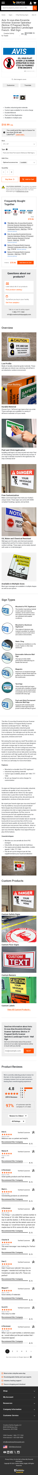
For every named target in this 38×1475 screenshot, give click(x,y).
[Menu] (3, 3)
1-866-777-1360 (18, 312)
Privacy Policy (9, 1459)
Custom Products (12, 880)
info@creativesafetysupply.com (19, 314)
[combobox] (19, 8)
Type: (4, 149)
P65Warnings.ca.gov (22, 191)
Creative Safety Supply (21, 1463)
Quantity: (5, 168)
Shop (5, 1391)
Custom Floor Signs (10, 945)
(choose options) (12, 231)
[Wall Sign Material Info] (6, 149)
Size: (3, 141)
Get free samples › (13, 302)
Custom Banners (9, 975)
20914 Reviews (12, 1097)
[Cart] (35, 3)
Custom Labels (8, 1006)
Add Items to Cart (25, 262)
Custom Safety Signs (11, 914)
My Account (8, 1397)
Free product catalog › (14, 290)
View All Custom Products (18, 1009)
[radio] (27, 1088)
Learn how (20, 134)
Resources (7, 1403)
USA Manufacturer (15, 1447)
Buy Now (8, 179)
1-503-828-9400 (17, 1437)
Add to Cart (29, 179)
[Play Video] (23, 97)
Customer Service (10, 1415)
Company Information (12, 1409)
